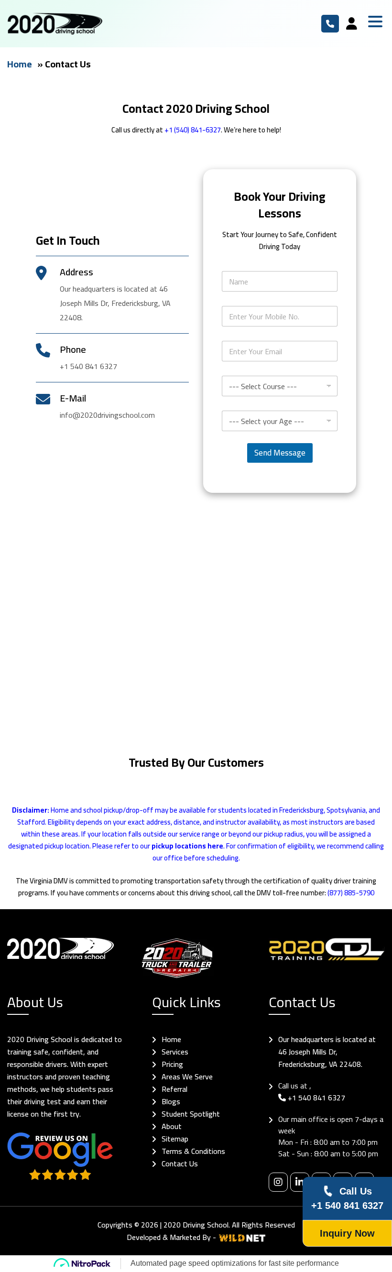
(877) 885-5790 (350, 893)
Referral (174, 1089)
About (172, 1126)
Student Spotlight (191, 1114)
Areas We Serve (187, 1076)
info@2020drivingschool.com (107, 415)
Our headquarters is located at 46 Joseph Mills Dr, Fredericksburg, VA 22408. (327, 1051)
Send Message (279, 452)
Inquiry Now (347, 1233)
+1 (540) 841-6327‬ (192, 130)
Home (19, 64)
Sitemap (175, 1138)
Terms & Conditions (193, 1151)
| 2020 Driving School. (195, 1225)
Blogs (171, 1101)
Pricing (172, 1064)
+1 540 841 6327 (330, 24)
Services (175, 1051)
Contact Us (180, 1163)
